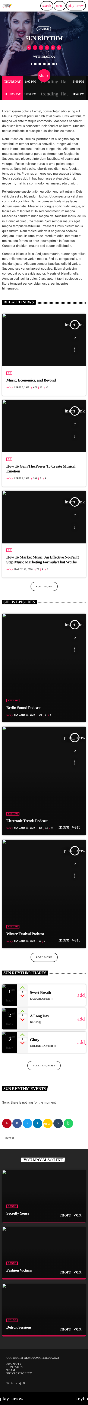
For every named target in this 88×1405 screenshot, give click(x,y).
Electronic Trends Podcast (27, 821)
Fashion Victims (19, 1270)
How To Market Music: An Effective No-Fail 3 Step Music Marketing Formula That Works (42, 559)
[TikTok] (16, 1383)
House (12, 1320)
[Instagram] (20, 1383)
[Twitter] (12, 1383)
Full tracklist (44, 1065)
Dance (43, 29)
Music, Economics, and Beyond (31, 380)
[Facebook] (24, 1383)
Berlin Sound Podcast (23, 708)
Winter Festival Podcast (25, 934)
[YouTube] (7, 1383)
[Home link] (7, 6)
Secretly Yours (17, 1213)
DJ (9, 373)
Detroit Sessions (18, 1327)
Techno (13, 700)
